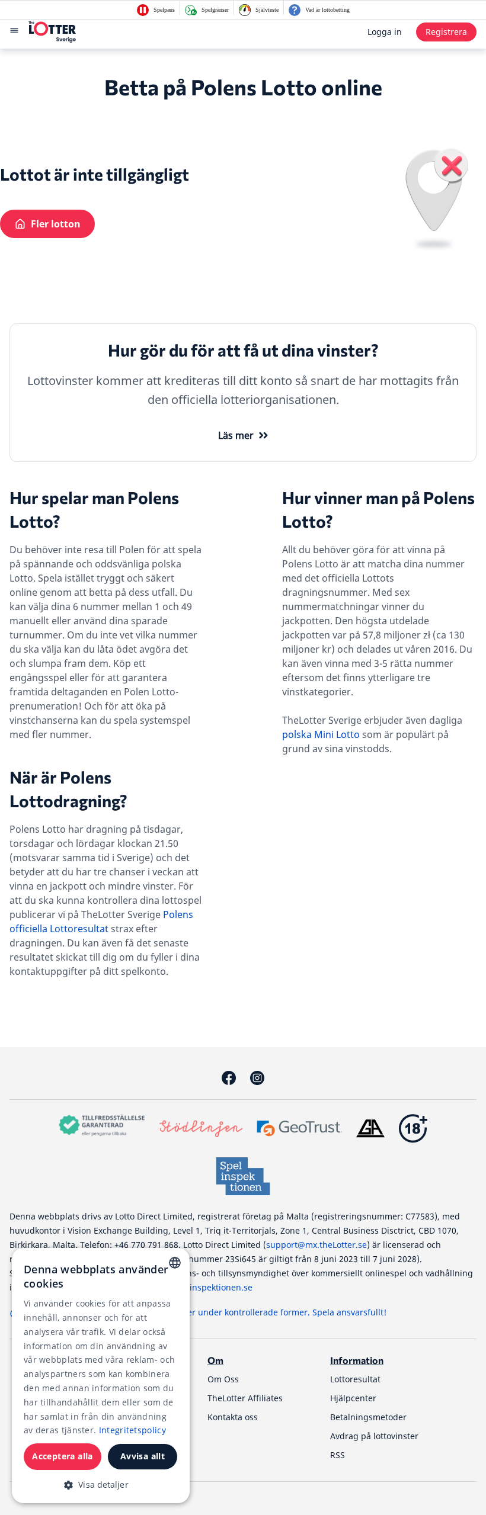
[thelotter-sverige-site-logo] (52, 32)
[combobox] (175, 1263)
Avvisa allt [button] (142, 1456)
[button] (101, 1484)
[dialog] (101, 1375)
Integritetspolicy (132, 1430)
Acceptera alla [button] (62, 1456)
